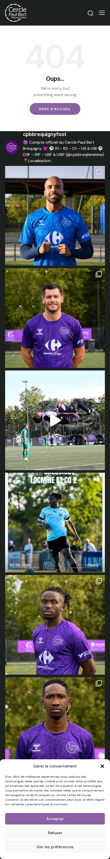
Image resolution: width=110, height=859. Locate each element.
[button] (102, 766)
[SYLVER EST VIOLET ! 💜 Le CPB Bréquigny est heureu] (55, 625)
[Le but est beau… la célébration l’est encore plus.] (55, 420)
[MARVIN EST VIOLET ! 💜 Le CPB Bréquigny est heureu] (55, 216)
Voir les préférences (55, 847)
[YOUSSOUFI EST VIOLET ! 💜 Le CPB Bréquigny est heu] (55, 727)
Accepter (55, 818)
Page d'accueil (55, 109)
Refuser (55, 832)
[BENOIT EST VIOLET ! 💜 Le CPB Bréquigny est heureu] (55, 318)
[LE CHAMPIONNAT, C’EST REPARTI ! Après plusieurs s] (55, 522)
